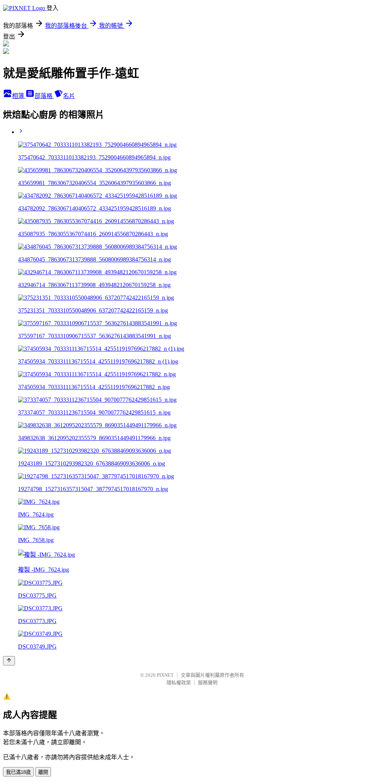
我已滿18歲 (18, 772)
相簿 (19, 96)
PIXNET (165, 675)
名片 (69, 96)
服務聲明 (208, 682)
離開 (43, 772)
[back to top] (9, 660)
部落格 (44, 96)
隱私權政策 (178, 682)
